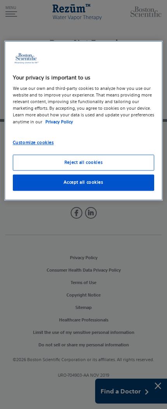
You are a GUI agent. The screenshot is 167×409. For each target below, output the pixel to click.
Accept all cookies (83, 182)
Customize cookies (33, 142)
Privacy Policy (59, 122)
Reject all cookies (83, 162)
